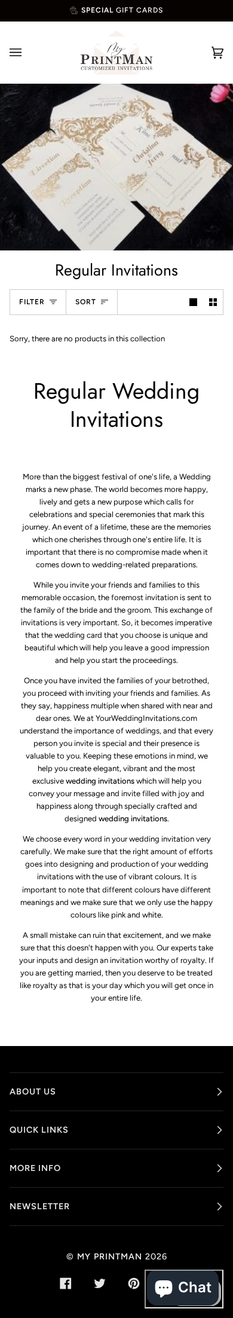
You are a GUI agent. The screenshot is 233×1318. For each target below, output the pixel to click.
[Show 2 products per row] (213, 302)
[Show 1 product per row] (193, 302)
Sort (85, 302)
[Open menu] (27, 53)
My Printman (109, 1256)
